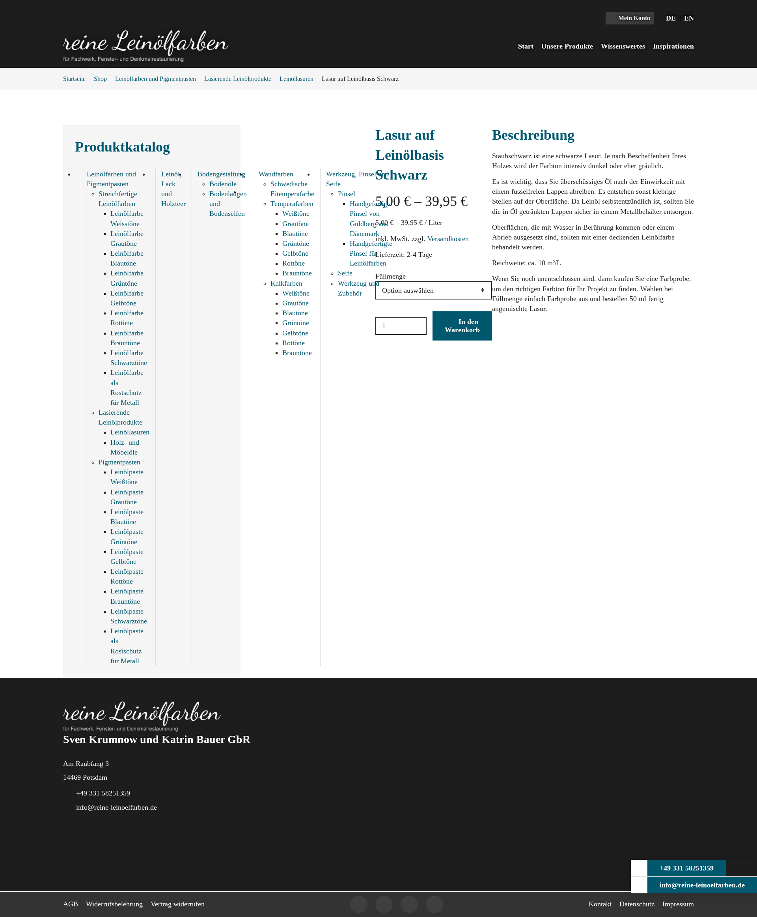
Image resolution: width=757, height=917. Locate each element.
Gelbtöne (295, 253)
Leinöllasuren (296, 78)
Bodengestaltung (221, 174)
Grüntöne (295, 243)
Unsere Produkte (567, 46)
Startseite (74, 78)
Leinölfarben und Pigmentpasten (155, 78)
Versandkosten (448, 239)
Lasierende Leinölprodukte (237, 78)
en (689, 18)
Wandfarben (276, 174)
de (671, 18)
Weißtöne (296, 213)
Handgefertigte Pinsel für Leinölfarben (371, 253)
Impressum (678, 904)
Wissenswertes (623, 46)
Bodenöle (223, 184)
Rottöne (293, 263)
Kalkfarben (286, 283)
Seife (345, 273)
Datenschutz (636, 904)
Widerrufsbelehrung (114, 904)
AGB (70, 904)
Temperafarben (291, 204)
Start (525, 46)
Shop (100, 78)
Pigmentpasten (119, 462)
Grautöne (295, 224)
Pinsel (346, 194)
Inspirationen (673, 46)
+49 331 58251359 (103, 793)
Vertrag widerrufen (178, 904)
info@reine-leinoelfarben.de (116, 807)
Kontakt (600, 904)
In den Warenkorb (462, 326)
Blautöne (295, 234)
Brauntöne (297, 273)
